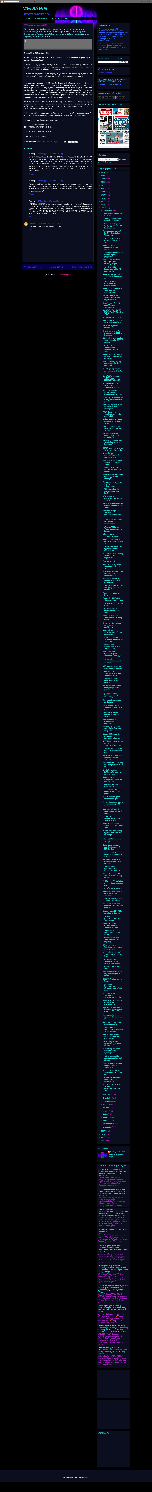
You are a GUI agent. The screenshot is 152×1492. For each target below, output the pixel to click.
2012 (103, 1137)
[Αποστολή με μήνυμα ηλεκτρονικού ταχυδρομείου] (69, 142)
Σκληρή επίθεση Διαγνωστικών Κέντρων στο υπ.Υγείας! (113, 1029)
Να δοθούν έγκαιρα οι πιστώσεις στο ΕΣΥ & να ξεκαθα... (113, 906)
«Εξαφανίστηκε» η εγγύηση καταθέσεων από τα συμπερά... (112, 646)
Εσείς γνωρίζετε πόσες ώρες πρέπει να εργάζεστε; (112, 625)
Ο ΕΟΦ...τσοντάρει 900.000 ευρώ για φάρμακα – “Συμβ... (111, 925)
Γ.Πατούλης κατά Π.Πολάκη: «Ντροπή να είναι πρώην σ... (112, 947)
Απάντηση (33, 174)
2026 (103, 172)
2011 (103, 1141)
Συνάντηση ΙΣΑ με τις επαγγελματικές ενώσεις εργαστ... (111, 283)
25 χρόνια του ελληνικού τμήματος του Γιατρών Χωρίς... (112, 750)
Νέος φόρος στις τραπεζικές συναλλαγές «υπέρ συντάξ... (113, 498)
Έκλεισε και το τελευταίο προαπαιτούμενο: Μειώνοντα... (112, 1065)
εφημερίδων (119, 148)
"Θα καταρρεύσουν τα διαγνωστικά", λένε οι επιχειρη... (112, 940)
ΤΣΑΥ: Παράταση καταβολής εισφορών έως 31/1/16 (112, 414)
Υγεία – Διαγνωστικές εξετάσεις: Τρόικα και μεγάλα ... (112, 1044)
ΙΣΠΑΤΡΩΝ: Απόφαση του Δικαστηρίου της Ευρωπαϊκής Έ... (113, 573)
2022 (103, 185)
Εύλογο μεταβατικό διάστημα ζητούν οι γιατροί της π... (111, 435)
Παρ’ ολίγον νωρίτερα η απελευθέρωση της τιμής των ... (112, 364)
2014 (103, 1131)
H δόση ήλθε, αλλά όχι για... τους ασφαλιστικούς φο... (111, 736)
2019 (103, 195)
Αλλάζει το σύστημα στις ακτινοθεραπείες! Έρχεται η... (112, 757)
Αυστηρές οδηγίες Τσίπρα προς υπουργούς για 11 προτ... (113, 811)
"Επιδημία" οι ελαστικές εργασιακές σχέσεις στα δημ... (113, 954)
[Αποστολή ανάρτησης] (65, 142)
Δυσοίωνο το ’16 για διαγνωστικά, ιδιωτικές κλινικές (112, 618)
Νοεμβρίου (107, 1095)
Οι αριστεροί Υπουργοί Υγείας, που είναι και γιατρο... (111, 932)
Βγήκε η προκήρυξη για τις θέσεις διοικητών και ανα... (113, 541)
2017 (103, 201)
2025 (103, 176)
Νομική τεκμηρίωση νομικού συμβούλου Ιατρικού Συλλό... (111, 298)
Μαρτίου (106, 1120)
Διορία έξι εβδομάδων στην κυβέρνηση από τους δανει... (112, 729)
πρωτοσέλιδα (110, 148)
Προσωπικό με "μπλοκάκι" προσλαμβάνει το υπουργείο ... (113, 477)
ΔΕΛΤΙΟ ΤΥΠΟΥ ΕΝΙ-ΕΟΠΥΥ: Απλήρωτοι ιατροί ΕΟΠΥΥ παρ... (111, 385)
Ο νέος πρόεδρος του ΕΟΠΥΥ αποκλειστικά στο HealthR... (112, 428)
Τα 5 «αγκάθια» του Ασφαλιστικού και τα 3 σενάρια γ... (112, 661)
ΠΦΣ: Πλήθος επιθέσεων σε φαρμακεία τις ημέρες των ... (112, 407)
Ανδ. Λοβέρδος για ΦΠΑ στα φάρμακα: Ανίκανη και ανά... (112, 876)
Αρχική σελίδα (56, 267)
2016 (103, 205)
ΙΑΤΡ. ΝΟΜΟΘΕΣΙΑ (40, 18)
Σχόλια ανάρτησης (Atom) (62, 275)
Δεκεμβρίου (108, 211)
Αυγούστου (107, 1104)
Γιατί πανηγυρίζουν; (110, 561)
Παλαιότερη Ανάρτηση (82, 267)
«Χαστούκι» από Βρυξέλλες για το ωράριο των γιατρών (111, 868)
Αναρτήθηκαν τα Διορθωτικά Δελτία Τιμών (110, 247)
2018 (103, 198)
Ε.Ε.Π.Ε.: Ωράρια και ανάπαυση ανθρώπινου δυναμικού (113, 639)
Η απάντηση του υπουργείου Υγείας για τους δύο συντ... (112, 779)
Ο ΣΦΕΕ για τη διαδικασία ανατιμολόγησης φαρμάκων (113, 254)
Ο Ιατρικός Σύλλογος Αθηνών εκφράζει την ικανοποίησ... (112, 714)
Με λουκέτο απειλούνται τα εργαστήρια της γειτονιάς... (112, 688)
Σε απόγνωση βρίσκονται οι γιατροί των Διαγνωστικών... (112, 522)
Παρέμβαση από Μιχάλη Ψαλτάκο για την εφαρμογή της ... (112, 1051)
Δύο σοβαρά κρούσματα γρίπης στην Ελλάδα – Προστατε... (112, 443)
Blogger (87, 1477)
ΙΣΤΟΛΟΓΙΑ (55, 18)
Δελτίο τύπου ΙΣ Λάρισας (112, 317)
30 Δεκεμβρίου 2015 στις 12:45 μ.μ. (50, 223)
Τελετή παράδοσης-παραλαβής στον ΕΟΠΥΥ (110, 680)
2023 (103, 182)
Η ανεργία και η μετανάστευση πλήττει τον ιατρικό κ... (112, 632)
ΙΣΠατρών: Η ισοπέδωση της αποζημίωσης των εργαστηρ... (112, 832)
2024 (103, 179)
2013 (103, 1134)
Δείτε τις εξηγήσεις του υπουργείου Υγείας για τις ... (112, 1072)
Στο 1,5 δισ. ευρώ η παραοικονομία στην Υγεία (111, 610)
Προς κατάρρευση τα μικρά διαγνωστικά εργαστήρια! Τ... (111, 1036)
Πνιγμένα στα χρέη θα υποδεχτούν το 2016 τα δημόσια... (112, 333)
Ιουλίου (106, 1108)
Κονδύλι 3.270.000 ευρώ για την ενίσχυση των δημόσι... (112, 469)
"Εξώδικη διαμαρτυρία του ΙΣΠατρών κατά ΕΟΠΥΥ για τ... (113, 400)
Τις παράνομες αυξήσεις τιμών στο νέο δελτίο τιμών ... (112, 791)
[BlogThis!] (71, 142)
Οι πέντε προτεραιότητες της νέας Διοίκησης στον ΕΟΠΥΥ (112, 548)
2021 (103, 188)
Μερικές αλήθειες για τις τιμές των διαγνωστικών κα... (113, 1017)
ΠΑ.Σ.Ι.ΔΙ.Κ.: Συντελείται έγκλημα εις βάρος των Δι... (112, 566)
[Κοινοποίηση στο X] (73, 142)
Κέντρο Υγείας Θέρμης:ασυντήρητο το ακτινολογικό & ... (113, 818)
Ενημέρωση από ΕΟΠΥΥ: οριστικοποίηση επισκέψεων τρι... (112, 290)
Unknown (33, 223)
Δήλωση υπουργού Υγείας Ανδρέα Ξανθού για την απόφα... (113, 505)
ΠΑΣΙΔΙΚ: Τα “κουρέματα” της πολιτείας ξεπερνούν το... (113, 1002)
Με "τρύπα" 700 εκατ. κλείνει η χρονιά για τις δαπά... (112, 529)
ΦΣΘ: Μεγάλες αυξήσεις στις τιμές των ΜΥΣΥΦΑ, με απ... (113, 371)
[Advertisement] (113, 1383)
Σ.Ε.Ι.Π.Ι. (66, 18)
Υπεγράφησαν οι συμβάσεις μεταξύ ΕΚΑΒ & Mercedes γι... (112, 961)
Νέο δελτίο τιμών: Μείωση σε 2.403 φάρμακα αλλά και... (113, 765)
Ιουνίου (106, 1111)
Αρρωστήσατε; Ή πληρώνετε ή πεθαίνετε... (109, 722)
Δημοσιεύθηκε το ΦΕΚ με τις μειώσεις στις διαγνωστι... (112, 893)
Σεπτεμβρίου (108, 1101)
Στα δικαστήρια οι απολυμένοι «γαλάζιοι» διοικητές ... (112, 840)
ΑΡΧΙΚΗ (27, 18)
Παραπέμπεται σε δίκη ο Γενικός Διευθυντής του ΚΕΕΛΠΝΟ (112, 356)
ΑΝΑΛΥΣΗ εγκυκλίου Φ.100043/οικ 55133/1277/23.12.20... (112, 378)
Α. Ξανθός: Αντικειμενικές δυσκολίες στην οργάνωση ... (113, 556)
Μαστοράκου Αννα (117, 1152)
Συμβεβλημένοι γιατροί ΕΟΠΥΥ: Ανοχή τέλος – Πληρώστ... (112, 233)
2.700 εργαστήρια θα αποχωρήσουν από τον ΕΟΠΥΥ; (112, 491)
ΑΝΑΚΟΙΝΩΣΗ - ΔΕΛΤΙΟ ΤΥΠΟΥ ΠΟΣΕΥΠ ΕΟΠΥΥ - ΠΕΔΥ (113, 312)
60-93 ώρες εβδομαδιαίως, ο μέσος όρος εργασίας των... (113, 883)
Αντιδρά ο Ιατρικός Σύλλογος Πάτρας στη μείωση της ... (112, 772)
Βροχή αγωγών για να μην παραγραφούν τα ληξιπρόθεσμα (113, 484)
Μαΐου (105, 1114)
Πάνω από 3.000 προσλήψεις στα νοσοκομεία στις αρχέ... (113, 654)
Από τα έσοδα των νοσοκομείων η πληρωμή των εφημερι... (113, 392)
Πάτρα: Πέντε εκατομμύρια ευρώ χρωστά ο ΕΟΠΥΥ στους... (113, 340)
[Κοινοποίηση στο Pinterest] (77, 142)
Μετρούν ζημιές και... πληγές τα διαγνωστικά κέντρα (112, 854)
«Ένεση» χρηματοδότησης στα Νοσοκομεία (112, 918)
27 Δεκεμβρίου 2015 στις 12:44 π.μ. (51, 154)
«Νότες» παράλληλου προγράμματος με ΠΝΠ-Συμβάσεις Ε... (113, 226)
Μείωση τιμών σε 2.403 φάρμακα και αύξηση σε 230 (113, 707)
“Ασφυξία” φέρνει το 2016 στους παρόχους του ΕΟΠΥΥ (113, 588)
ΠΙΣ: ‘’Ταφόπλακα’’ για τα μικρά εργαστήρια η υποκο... (112, 974)
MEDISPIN (34, 8)
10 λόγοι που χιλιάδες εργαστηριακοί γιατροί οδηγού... (112, 1058)
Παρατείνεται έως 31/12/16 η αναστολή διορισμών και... (113, 276)
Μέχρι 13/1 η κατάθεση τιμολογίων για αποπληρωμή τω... (111, 262)
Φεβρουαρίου (108, 1124)
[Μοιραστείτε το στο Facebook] (75, 142)
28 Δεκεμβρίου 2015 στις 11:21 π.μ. (51, 181)
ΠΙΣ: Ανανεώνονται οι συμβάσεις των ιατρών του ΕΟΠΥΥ (112, 580)
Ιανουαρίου (107, 1127)
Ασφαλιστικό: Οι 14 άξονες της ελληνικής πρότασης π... (113, 305)
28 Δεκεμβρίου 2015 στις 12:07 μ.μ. (50, 201)
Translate (108, 162)
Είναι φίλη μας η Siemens (113, 888)
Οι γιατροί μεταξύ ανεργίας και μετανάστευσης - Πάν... (112, 995)
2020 (103, 192)
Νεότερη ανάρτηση (32, 267)
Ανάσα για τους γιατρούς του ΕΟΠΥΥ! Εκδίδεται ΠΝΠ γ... (112, 421)
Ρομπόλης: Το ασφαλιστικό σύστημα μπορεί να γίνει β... (112, 673)
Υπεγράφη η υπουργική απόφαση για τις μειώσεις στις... (112, 1079)
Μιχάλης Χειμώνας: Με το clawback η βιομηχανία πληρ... (113, 1010)
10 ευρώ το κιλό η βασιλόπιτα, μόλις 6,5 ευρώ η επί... (112, 269)
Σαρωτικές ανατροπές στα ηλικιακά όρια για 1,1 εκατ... (113, 804)
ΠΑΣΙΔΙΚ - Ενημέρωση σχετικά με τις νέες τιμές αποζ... (113, 825)
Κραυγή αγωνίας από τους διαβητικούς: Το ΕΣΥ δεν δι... (111, 847)
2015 (103, 208)
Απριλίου (106, 1117)
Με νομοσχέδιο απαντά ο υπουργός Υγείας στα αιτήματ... (112, 462)
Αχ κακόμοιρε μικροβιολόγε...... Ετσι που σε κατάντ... (112, 455)
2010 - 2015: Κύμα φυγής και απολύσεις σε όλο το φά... (113, 240)
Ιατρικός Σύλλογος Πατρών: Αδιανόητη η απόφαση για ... (112, 695)
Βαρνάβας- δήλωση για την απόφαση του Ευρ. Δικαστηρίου (112, 861)
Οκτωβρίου (107, 1098)
